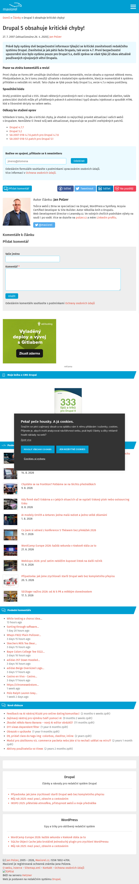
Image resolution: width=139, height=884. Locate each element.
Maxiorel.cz (42, 860)
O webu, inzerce (12, 867)
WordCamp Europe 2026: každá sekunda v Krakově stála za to (48, 837)
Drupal (69, 777)
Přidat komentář (19, 188)
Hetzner (27, 875)
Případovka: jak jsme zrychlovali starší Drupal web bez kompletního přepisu (57, 794)
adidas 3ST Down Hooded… (23, 660)
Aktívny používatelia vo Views (25, 748)
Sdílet (67, 188)
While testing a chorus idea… (24, 618)
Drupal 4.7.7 (16, 127)
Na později (126, 188)
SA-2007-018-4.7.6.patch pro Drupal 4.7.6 (34, 135)
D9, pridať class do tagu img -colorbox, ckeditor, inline (40, 736)
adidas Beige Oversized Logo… (25, 668)
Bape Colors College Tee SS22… (26, 651)
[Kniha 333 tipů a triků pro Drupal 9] (68, 407)
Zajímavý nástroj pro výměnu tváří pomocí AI (34, 718)
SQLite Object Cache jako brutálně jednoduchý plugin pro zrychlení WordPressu (59, 841)
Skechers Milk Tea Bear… (22, 643)
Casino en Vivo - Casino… (22, 676)
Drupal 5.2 (15, 131)
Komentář (11, 266)
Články (17, 17)
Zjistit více (26, 440)
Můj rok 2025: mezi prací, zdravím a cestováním (39, 798)
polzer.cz (81, 217)
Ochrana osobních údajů (41, 172)
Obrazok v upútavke (19, 731)
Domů (6, 17)
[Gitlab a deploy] (29, 362)
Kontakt (47, 867)
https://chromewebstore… (23, 684)
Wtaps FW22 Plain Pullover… (24, 635)
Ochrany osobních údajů (80, 303)
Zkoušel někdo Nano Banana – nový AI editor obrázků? (40, 722)
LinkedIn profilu (106, 217)
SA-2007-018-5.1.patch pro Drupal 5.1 (31, 138)
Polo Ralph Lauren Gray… (22, 693)
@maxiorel (45, 224)
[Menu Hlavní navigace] (133, 6)
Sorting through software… (23, 626)
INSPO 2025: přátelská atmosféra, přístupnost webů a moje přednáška (53, 803)
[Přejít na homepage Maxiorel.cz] (12, 7)
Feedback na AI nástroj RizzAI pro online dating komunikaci (43, 713)
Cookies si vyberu (34, 459)
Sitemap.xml (32, 867)
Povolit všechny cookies (38, 449)
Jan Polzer (55, 36)
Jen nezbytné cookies (72, 449)
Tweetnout (87, 188)
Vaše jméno (12, 253)
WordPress (69, 820)
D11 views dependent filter (23, 727)
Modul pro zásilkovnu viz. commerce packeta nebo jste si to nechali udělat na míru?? (59, 740)
